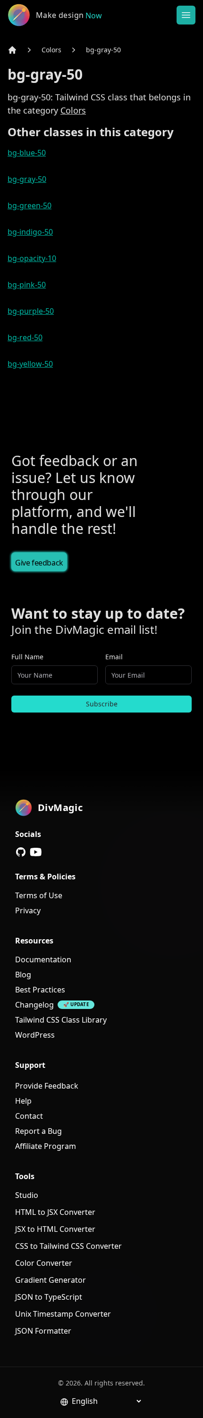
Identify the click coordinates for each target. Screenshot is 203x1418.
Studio (26, 1195)
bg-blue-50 (27, 153)
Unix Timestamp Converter (63, 1314)
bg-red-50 (25, 337)
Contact (29, 1116)
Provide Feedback (46, 1086)
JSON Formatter (43, 1331)
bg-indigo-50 (30, 232)
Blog (23, 974)
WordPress (35, 1035)
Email (114, 656)
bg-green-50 (29, 205)
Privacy (28, 910)
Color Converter (43, 1263)
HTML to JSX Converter (55, 1212)
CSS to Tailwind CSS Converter (68, 1246)
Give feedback (39, 562)
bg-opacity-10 (32, 258)
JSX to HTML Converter (55, 1229)
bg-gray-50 (103, 49)
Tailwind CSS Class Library (61, 1020)
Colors (51, 49)
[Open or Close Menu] (186, 15)
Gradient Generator (50, 1280)
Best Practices (40, 989)
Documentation (43, 959)
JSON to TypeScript (48, 1297)
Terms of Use (38, 895)
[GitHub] (20, 852)
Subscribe (102, 703)
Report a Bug (38, 1131)
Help (23, 1101)
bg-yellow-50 (30, 364)
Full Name (27, 656)
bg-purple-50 (31, 311)
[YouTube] (35, 852)
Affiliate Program (45, 1146)
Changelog (34, 1005)
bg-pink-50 (27, 284)
